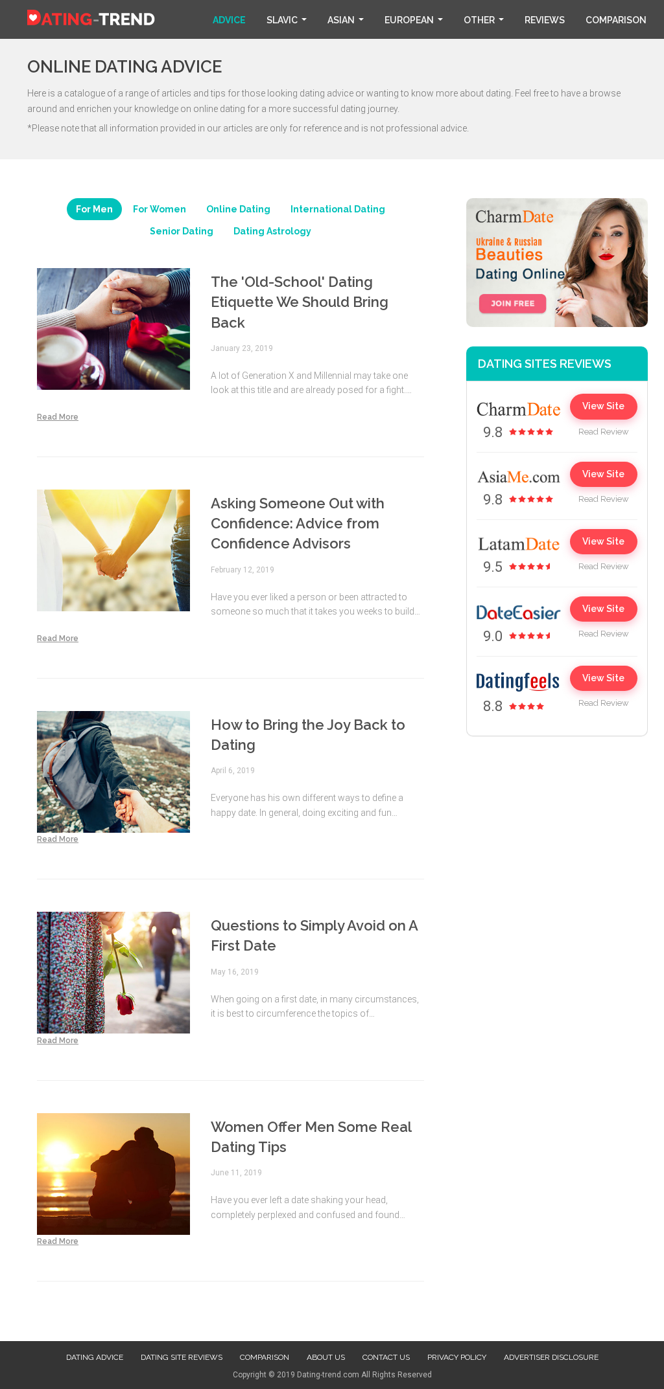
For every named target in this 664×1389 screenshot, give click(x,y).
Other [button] (479, 20)
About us (326, 1357)
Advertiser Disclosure (551, 1357)
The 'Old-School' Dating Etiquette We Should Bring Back (299, 302)
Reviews (545, 20)
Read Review (603, 431)
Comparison (616, 20)
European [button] (409, 20)
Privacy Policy (456, 1357)
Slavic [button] (282, 20)
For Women (159, 209)
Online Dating (238, 209)
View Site (603, 406)
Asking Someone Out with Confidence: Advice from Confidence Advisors (298, 523)
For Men (94, 209)
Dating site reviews (181, 1357)
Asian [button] (341, 20)
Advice (229, 20)
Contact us (386, 1357)
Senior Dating (181, 231)
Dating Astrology (272, 231)
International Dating (337, 209)
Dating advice (94, 1357)
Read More (57, 417)
